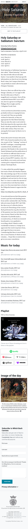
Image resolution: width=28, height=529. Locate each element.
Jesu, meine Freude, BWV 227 (10, 268)
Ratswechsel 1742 (17, 515)
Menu (23, 1)
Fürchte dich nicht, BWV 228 (10, 275)
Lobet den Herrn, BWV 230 (10, 288)
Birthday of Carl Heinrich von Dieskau (17, 516)
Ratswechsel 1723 (17, 517)
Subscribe (7, 481)
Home (2, 25)
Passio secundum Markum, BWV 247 (13, 301)
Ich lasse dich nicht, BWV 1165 (11, 294)
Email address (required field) (10, 456)
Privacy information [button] (9, 487)
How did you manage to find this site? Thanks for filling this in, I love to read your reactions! (14, 464)
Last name (4, 449)
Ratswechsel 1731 (17, 514)
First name (5, 443)
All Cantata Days (11, 25)
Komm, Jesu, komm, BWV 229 (10, 281)
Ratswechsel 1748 (17, 513)
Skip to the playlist (14, 31)
